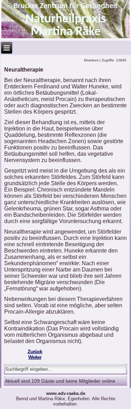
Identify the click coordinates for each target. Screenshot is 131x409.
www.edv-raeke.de (65, 393)
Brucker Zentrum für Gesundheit (66, 6)
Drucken (92, 60)
